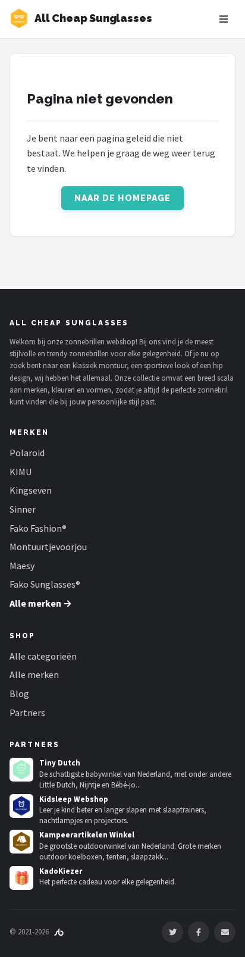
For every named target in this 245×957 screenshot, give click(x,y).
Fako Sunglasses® (45, 584)
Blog (19, 693)
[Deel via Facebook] (198, 932)
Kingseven (31, 490)
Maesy (22, 566)
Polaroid (27, 453)
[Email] (224, 932)
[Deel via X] (172, 932)
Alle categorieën (43, 656)
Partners (27, 712)
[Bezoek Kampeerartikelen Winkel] (21, 842)
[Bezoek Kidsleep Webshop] (21, 806)
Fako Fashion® (38, 528)
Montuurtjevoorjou (48, 547)
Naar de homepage (122, 198)
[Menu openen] (223, 19)
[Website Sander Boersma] (59, 932)
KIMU (21, 472)
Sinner (23, 509)
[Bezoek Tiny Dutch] (21, 770)
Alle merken (34, 674)
